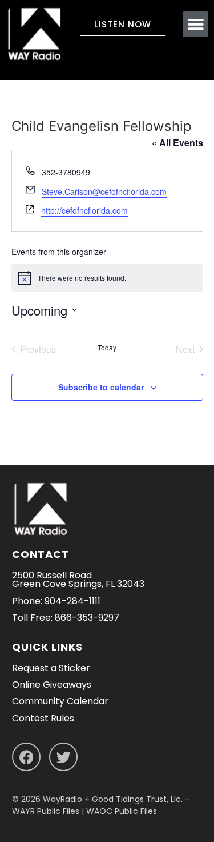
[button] (195, 24)
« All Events (177, 142)
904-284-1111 (72, 601)
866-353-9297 (87, 617)
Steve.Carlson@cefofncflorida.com (104, 191)
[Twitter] (63, 757)
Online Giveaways (51, 684)
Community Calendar (60, 701)
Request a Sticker (51, 668)
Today (107, 347)
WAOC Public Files (121, 811)
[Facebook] (26, 757)
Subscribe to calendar (101, 387)
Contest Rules (43, 718)
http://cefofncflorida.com (84, 210)
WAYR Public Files (45, 811)
